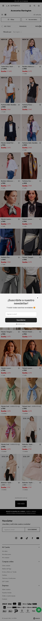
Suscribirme (21, 320)
